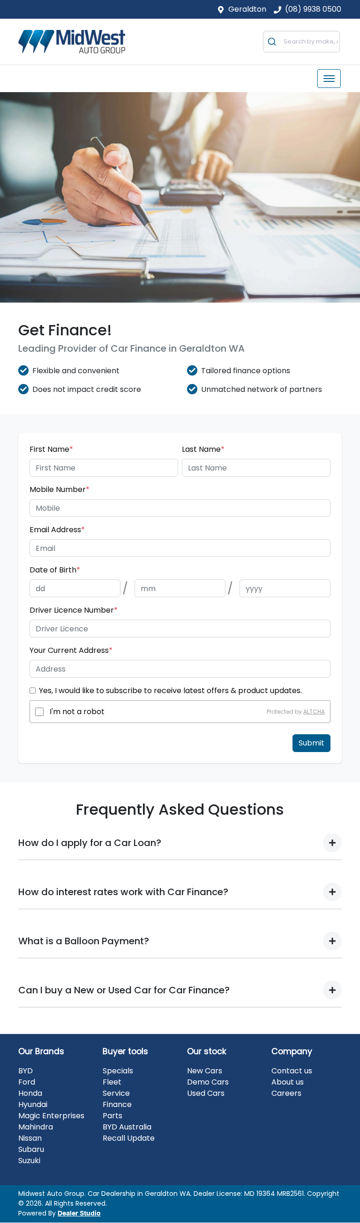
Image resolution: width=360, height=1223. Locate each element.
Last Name (203, 449)
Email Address (57, 529)
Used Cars (206, 1093)
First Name (51, 449)
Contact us (291, 1070)
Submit (311, 743)
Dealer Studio (79, 1213)
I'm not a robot (77, 711)
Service (116, 1093)
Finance (117, 1104)
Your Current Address (71, 650)
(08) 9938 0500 (313, 9)
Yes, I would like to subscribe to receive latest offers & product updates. (170, 690)
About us (287, 1082)
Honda (30, 1093)
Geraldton (247, 9)
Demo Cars (208, 1082)
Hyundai (32, 1104)
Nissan (30, 1138)
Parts (112, 1115)
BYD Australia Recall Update (129, 1132)
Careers (286, 1093)
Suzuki (29, 1160)
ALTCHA (314, 712)
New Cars (204, 1070)
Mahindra (35, 1127)
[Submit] (273, 41)
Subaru (31, 1149)
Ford (26, 1082)
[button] (329, 78)
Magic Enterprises (51, 1115)
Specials (118, 1070)
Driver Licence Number (74, 610)
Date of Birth (55, 569)
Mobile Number (60, 489)
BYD (25, 1070)
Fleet (112, 1082)
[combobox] (301, 41)
